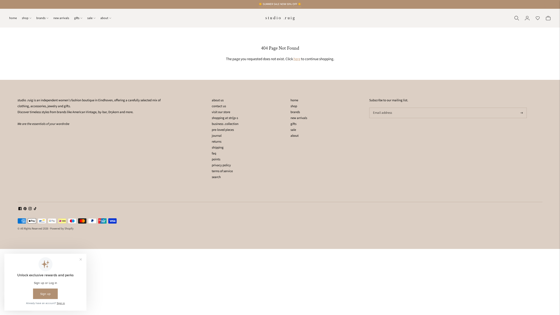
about (104, 18)
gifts (76, 18)
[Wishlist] (538, 18)
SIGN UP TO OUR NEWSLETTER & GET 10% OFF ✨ (280, 5)
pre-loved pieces (223, 130)
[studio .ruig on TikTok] (35, 209)
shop (25, 18)
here (297, 59)
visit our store (221, 112)
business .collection (225, 124)
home (13, 18)
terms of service (222, 171)
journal (217, 135)
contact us (219, 106)
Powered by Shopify (62, 229)
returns (216, 141)
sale (90, 18)
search (216, 177)
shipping (218, 147)
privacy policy (221, 165)
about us (218, 100)
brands (41, 18)
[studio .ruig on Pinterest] (25, 209)
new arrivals (61, 18)
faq (214, 153)
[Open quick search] (517, 18)
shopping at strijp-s (225, 118)
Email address (382, 108)
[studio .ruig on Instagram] (30, 209)
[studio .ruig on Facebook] (20, 209)
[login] (527, 18)
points (216, 159)
